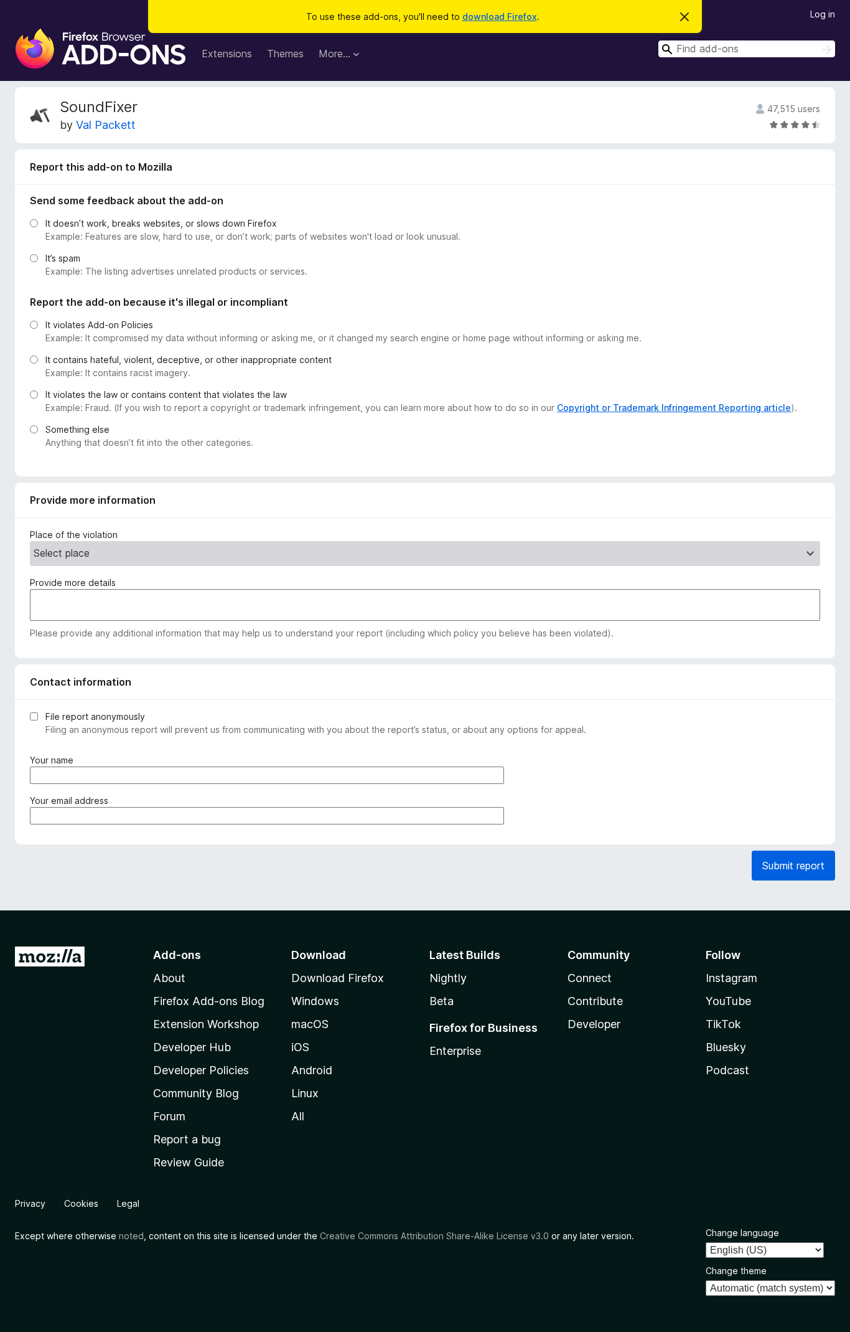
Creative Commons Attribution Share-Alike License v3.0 (434, 1235)
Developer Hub (192, 1047)
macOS (310, 1024)
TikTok (723, 1024)
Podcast (727, 1070)
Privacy (30, 1203)
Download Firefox (337, 978)
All (297, 1116)
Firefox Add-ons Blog (208, 1001)
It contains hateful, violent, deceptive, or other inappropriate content (188, 359)
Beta (441, 1001)
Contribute (595, 1001)
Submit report (793, 865)
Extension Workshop (206, 1024)
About (169, 978)
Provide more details (73, 582)
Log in (822, 14)
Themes (285, 53)
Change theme (736, 1270)
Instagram (731, 978)
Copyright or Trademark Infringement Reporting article (674, 407)
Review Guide (188, 1162)
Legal (128, 1203)
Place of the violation (74, 534)
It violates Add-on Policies (99, 324)
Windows (315, 1001)
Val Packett (106, 124)
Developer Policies (201, 1070)
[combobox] (746, 48)
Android (311, 1070)
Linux (305, 1093)
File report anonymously (95, 716)
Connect (589, 978)
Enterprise (455, 1050)
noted (131, 1235)
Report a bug (187, 1139)
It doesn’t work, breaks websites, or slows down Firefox (161, 223)
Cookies (81, 1203)
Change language (742, 1232)
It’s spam (62, 258)
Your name (54, 760)
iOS (300, 1047)
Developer (593, 1024)
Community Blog (196, 1093)
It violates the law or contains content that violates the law (166, 394)
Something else (77, 429)
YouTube (728, 1001)
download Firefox (499, 16)
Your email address (71, 801)
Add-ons (177, 954)
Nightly (448, 978)
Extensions (227, 53)
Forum (169, 1116)
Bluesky (726, 1047)
